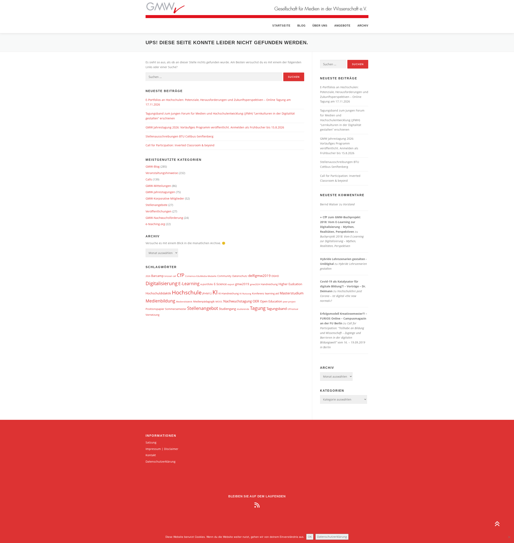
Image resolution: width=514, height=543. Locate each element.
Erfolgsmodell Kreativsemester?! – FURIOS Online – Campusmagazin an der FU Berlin (343, 318)
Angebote (342, 25)
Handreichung (269, 284)
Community (224, 276)
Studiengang (227, 308)
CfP (180, 275)
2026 (148, 276)
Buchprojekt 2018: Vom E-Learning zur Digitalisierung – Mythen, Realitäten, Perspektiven (342, 241)
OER (256, 301)
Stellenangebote (156, 205)
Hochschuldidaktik (158, 293)
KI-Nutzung (245, 293)
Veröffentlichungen (158, 211)
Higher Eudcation (290, 284)
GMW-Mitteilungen (158, 186)
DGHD (275, 276)
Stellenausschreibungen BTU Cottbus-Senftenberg (179, 136)
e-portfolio (206, 284)
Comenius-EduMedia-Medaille (200, 276)
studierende (243, 309)
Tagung (258, 308)
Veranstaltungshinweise (162, 173)
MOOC (218, 301)
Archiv (362, 25)
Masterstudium (292, 293)
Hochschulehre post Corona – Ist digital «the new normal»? (341, 296)
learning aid (272, 293)
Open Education (271, 301)
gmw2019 (242, 284)
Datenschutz (239, 276)
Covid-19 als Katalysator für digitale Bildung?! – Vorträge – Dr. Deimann (343, 286)
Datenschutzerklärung (160, 461)
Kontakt (151, 455)
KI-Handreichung (228, 293)
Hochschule (187, 292)
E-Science (220, 284)
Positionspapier (155, 309)
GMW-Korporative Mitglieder (165, 198)
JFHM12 (207, 293)
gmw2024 (255, 284)
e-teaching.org (155, 224)
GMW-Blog (153, 166)
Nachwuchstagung (237, 301)
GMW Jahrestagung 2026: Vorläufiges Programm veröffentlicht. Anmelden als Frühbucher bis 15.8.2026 (215, 127)
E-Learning (189, 283)
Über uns (319, 25)
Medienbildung (160, 301)
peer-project (289, 301)
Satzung (151, 442)
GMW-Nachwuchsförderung (164, 218)
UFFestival (293, 309)
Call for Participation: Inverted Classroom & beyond (180, 145)
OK (310, 537)
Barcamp (157, 276)
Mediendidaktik (184, 301)
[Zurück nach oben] (497, 524)
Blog (301, 25)
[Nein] (509, 537)
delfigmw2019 (259, 275)
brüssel (168, 276)
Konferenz (258, 293)
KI (215, 292)
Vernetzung (152, 315)
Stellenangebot (202, 308)
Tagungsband (276, 308)
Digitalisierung (161, 283)
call (174, 276)
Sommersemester (175, 309)
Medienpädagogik (204, 301)
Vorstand (349, 204)
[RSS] (257, 505)
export (230, 284)
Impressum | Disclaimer (162, 449)
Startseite (281, 25)
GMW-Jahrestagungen (160, 192)
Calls (149, 179)
